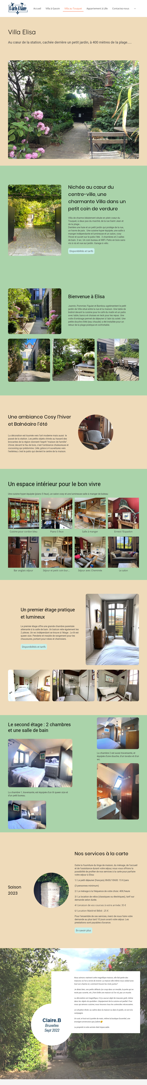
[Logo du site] (18, 8)
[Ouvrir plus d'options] (135, 8)
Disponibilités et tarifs (81, 251)
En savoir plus (83, 930)
